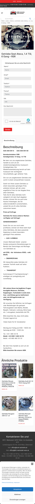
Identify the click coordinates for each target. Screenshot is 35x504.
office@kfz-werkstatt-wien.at (19, 450)
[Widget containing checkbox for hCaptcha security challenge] (18, 121)
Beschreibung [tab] (9, 140)
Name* (6, 66)
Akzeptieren (17, 489)
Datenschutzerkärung (7, 482)
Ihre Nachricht (8, 106)
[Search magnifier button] (30, 18)
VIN (5, 98)
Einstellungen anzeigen (17, 499)
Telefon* (6, 83)
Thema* (6, 91)
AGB (14, 1)
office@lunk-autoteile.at (19, 447)
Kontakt (19, 1)
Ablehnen (17, 494)
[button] (32, 464)
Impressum (17, 482)
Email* (6, 75)
